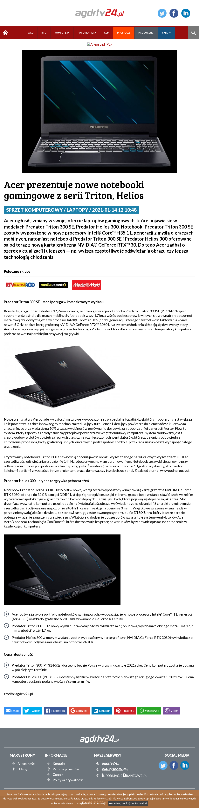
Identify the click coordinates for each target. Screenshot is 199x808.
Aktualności (26, 763)
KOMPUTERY (62, 32)
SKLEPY (166, 32)
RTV (43, 32)
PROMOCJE (123, 32)
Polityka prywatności (68, 780)
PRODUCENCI (146, 32)
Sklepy (22, 769)
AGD (30, 32)
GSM (106, 32)
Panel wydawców (66, 769)
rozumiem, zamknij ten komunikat (128, 803)
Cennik (58, 774)
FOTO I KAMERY (87, 32)
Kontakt (59, 763)
